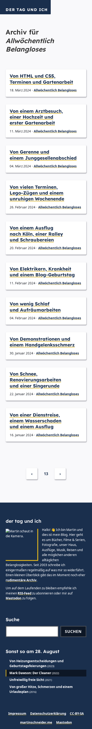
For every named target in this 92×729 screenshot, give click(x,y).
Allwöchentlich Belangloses (55, 90)
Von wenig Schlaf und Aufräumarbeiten (35, 306)
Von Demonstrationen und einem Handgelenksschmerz (42, 342)
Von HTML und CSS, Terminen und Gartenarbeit (41, 79)
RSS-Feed (24, 593)
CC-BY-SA (77, 713)
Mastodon (13, 598)
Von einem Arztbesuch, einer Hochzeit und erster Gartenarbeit (36, 117)
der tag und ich (27, 9)
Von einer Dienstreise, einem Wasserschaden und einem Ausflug (35, 421)
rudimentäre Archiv (21, 580)
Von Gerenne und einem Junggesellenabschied (43, 155)
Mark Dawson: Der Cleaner (30, 673)
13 (46, 473)
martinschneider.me (36, 722)
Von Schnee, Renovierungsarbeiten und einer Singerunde (35, 380)
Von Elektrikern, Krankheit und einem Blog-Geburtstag (42, 272)
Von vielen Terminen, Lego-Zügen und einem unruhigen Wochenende (37, 193)
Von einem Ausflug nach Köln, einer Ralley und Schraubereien (36, 234)
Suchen (73, 631)
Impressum (17, 713)
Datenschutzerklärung (48, 713)
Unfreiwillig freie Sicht (26, 680)
